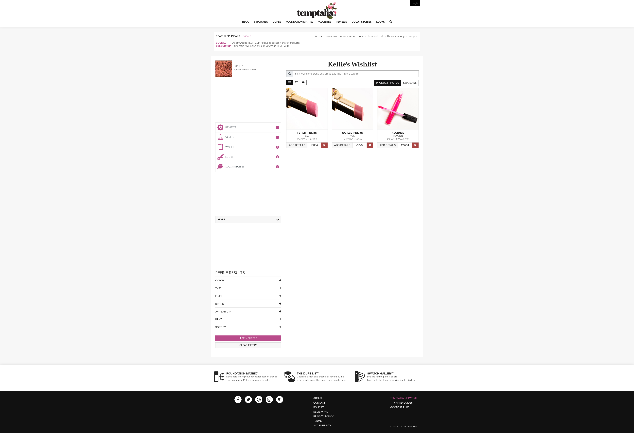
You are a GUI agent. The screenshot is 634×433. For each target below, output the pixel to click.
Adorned (398, 133)
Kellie (238, 66)
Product (387, 82)
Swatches (410, 82)
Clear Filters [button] (248, 345)
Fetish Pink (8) (307, 133)
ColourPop (223, 45)
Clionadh (222, 42)
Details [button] (297, 145)
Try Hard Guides (401, 402)
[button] (245, 22)
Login (415, 3)
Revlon (398, 136)
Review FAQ (320, 411)
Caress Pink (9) (352, 133)
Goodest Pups (399, 407)
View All (249, 36)
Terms (317, 421)
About (317, 398)
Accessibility (322, 425)
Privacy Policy (323, 416)
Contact (319, 402)
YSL (307, 136)
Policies (318, 407)
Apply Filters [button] (248, 338)
